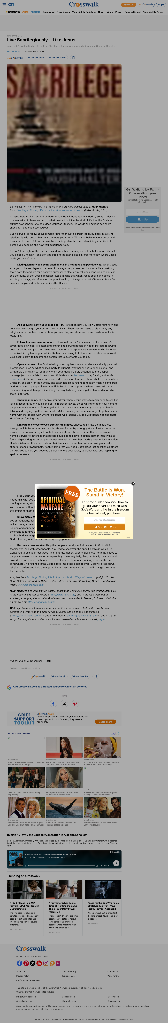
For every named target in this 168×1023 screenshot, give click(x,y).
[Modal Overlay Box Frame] (84, 511)
